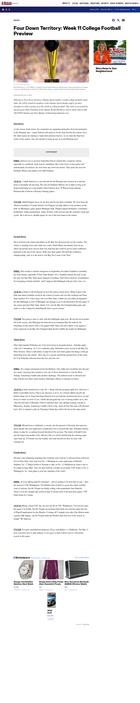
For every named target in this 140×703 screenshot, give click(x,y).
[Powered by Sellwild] (86, 624)
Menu (65, 3)
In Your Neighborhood (122, 9)
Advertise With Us (107, 9)
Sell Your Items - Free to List (40, 558)
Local (75, 3)
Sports (105, 3)
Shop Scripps (116, 3)
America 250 (94, 9)
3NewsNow (3, 10)
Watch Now (131, 3)
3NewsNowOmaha (10, 10)
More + (134, 9)
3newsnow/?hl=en (6, 10)
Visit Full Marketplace (82, 557)
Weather (95, 3)
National (84, 3)
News (17, 20)
